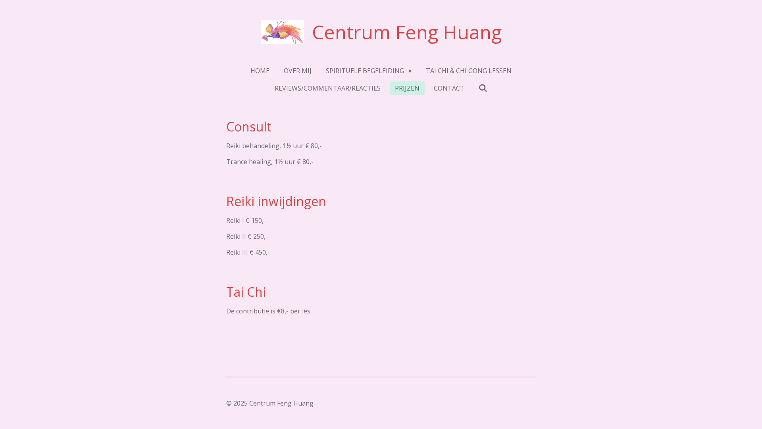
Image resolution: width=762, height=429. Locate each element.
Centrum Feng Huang (407, 32)
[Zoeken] (483, 87)
